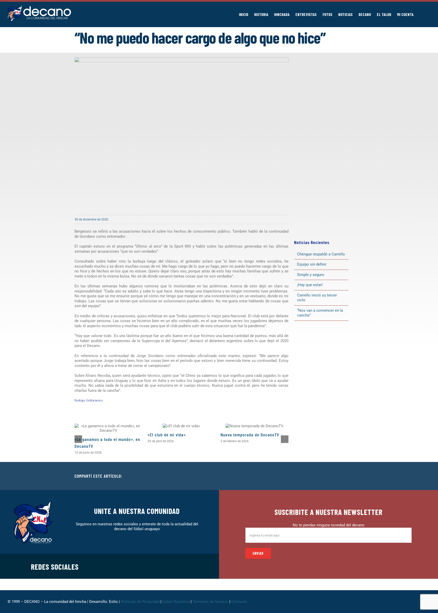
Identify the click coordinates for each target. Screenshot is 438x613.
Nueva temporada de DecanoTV (250, 434)
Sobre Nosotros (176, 601)
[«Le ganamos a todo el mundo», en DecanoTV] (108, 428)
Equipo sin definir (311, 264)
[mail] (188, 566)
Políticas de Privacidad (140, 601)
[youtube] (180, 566)
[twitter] (148, 566)
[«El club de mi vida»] (181, 426)
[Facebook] (327, 476)
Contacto (239, 601)
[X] (335, 476)
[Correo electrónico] (359, 476)
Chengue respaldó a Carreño (321, 254)
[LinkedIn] (343, 476)
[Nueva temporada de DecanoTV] (254, 426)
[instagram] (156, 566)
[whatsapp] (164, 566)
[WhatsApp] (351, 476)
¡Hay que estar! (310, 285)
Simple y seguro (310, 274)
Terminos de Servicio (210, 601)
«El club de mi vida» (167, 434)
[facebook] (139, 566)
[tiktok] (172, 566)
